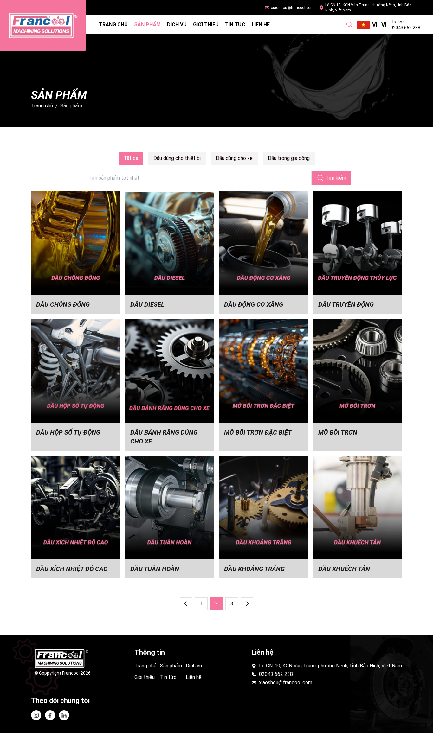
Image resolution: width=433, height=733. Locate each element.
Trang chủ (113, 25)
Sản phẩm (147, 25)
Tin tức (235, 25)
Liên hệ (261, 25)
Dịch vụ (177, 25)
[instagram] (36, 715)
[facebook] (64, 715)
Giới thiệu (206, 25)
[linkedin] (50, 715)
